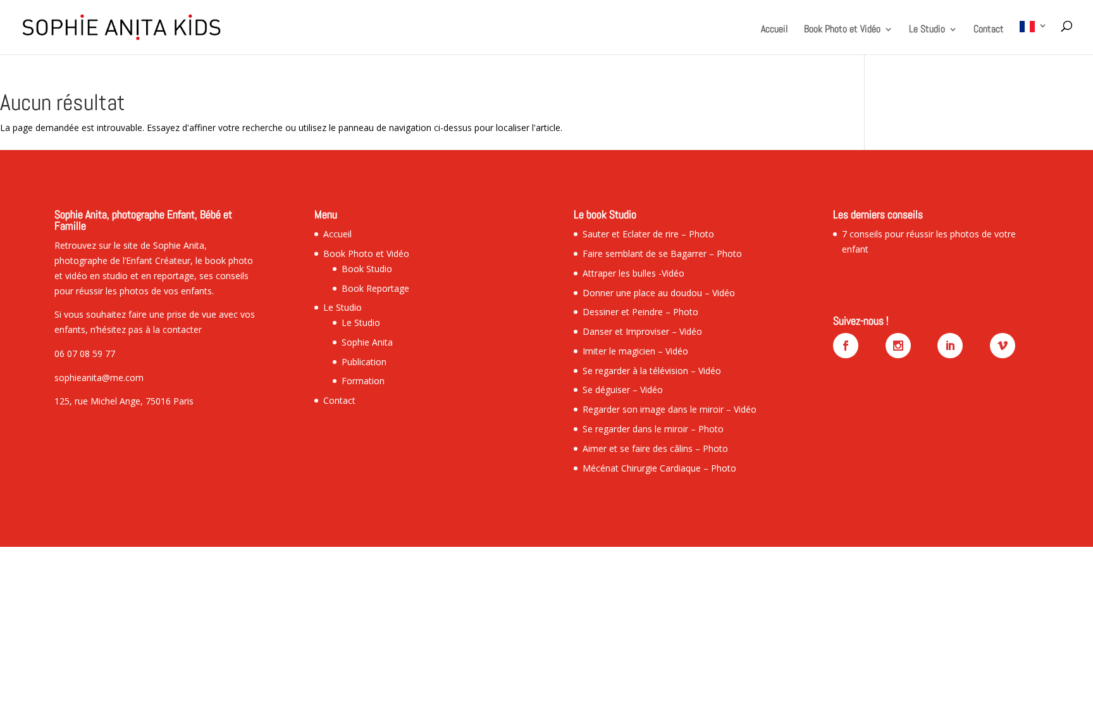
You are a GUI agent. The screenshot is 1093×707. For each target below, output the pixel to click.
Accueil (774, 30)
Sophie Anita (367, 342)
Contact (988, 30)
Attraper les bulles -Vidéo (633, 273)
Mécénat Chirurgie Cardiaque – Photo (659, 468)
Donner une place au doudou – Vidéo (659, 293)
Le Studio (927, 30)
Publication (364, 362)
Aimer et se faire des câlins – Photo (655, 448)
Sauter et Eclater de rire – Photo (648, 234)
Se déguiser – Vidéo (623, 390)
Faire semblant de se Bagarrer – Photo (662, 253)
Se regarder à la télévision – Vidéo (652, 371)
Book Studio (367, 269)
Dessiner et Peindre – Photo (640, 312)
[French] (1033, 37)
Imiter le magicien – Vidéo (635, 351)
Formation (363, 381)
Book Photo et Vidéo (842, 30)
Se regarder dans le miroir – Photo (653, 429)
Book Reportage (375, 288)
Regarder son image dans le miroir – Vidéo (669, 409)
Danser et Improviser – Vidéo (642, 331)
